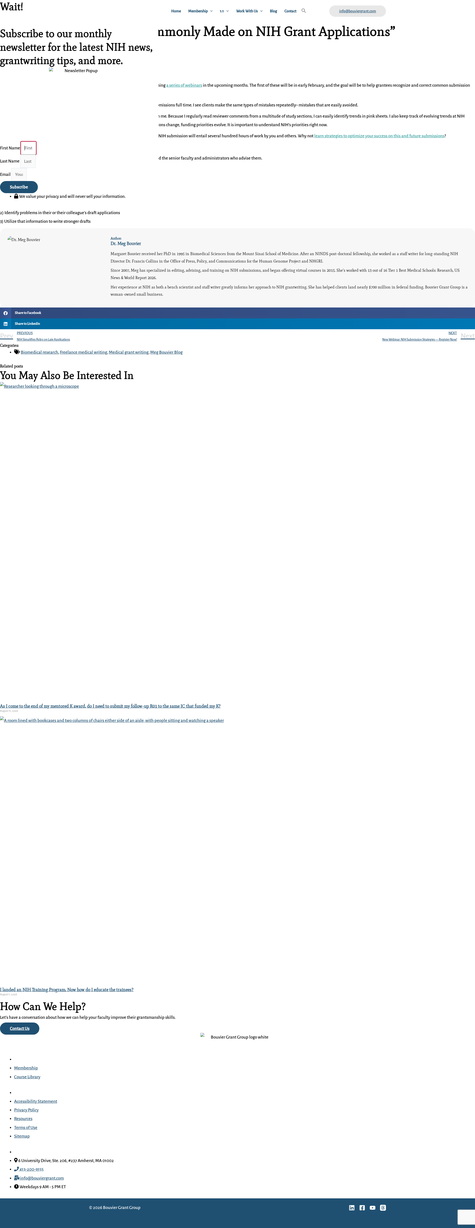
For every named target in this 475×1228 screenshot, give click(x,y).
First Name (10, 148)
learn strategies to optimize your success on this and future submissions (379, 136)
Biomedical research (39, 352)
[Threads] (383, 1208)
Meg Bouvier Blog (166, 352)
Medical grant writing (128, 352)
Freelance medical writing (83, 352)
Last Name (10, 161)
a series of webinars (184, 85)
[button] (210, 11)
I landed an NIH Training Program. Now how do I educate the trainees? (67, 989)
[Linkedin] (352, 1208)
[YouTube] (373, 1208)
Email (5, 174)
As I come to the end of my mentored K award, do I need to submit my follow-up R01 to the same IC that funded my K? (110, 706)
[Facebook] (362, 1208)
